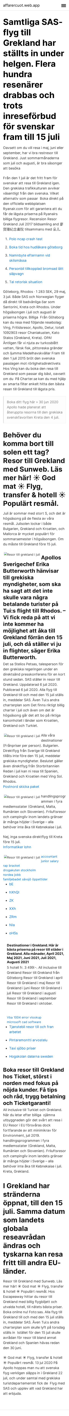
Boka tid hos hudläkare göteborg (35, 247)
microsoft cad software (24, 1022)
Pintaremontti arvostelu (28, 1040)
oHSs (13, 933)
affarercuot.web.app (21, 5)
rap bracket (11, 865)
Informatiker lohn (17, 847)
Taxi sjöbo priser (22, 1048)
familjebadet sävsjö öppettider (25, 879)
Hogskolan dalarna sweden (31, 1056)
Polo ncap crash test (26, 239)
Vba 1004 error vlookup (24, 1017)
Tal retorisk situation (25, 282)
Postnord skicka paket (21, 787)
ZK (11, 900)
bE (11, 884)
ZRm (13, 917)
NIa (12, 925)
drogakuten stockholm (19, 870)
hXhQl (14, 892)
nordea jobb (12, 875)
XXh (12, 909)
